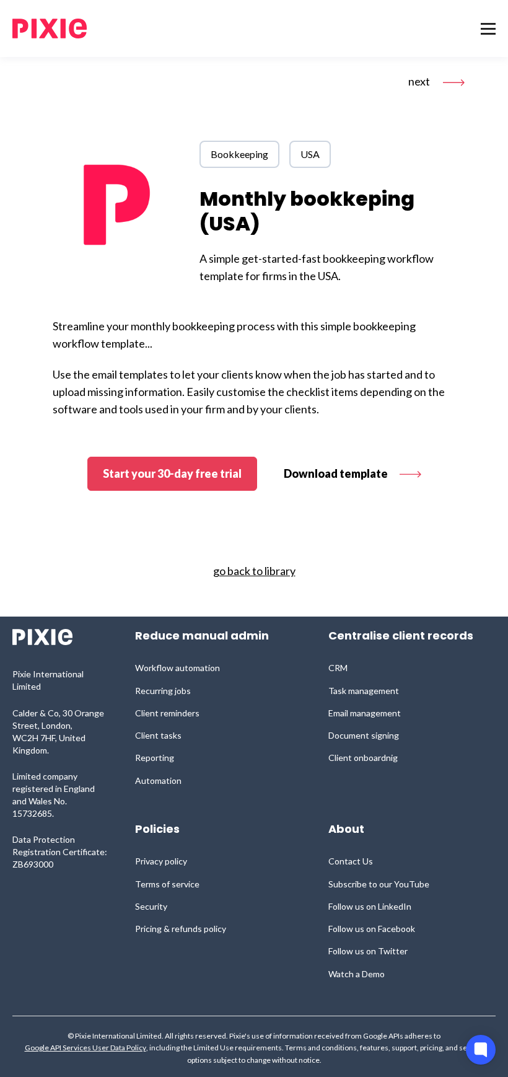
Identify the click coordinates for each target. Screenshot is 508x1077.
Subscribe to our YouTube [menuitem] (378, 884)
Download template (337, 473)
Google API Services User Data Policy (85, 1048)
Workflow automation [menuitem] (177, 667)
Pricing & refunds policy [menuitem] (180, 928)
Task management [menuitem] (363, 690)
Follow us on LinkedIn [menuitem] (369, 906)
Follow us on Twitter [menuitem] (368, 951)
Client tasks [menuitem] (158, 735)
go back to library (254, 571)
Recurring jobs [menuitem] (163, 690)
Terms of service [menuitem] (167, 884)
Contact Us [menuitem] (350, 861)
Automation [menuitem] (158, 780)
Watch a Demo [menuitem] (356, 974)
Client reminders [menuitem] (167, 713)
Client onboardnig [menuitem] (363, 757)
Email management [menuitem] (364, 713)
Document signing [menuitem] (363, 735)
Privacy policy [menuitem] (161, 861)
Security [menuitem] (151, 906)
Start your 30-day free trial (172, 473)
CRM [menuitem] (338, 667)
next (420, 81)
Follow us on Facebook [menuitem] (371, 928)
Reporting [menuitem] (154, 757)
